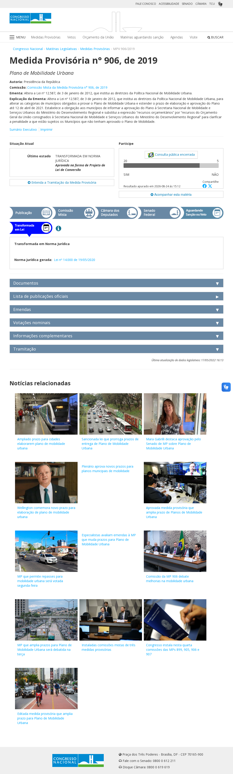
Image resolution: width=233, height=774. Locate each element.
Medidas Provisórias (46, 37)
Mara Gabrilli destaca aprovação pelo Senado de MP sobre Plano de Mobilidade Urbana (173, 443)
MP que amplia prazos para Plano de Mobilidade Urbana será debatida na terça (44, 649)
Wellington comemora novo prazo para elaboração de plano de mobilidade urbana (46, 512)
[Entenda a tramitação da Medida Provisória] (58, 228)
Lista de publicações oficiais (40, 296)
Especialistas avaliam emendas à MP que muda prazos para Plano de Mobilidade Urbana (109, 539)
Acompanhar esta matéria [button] (172, 194)
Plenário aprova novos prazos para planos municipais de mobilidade (107, 468)
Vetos (71, 37)
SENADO (187, 4)
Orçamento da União (98, 37)
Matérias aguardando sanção (142, 37)
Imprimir (46, 129)
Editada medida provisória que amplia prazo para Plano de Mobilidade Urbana (45, 718)
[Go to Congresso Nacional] (30, 18)
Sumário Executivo (23, 129)
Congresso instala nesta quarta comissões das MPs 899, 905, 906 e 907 (172, 649)
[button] (205, 186)
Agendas (176, 37)
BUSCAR (216, 37)
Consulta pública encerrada (174, 154)
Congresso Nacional (28, 49)
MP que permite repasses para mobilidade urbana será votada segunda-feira (40, 581)
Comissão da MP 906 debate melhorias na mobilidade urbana (169, 578)
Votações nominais (31, 322)
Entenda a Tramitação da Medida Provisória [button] (63, 182)
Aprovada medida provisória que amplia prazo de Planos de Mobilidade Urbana (174, 512)
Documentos (25, 283)
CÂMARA (201, 4)
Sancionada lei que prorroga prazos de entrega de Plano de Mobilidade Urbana (110, 443)
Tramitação (24, 349)
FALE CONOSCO (146, 4)
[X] (210, 186)
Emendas (22, 309)
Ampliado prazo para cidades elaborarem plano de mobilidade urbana (41, 443)
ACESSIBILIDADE (169, 4)
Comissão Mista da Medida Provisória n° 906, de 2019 (67, 87)
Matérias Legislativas (61, 49)
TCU (212, 4)
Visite (194, 37)
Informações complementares (42, 335)
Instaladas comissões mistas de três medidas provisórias (108, 647)
